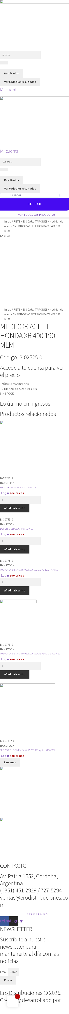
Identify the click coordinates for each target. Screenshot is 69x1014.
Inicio (7, 221)
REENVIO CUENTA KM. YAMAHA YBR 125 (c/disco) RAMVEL (27, 750)
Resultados (11, 73)
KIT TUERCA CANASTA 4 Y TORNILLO (18, 487)
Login (5, 493)
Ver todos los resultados (20, 82)
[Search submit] (4, 63)
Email (4, 972)
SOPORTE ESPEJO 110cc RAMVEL (16, 528)
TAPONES (41, 221)
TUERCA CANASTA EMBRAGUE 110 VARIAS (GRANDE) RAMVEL (30, 653)
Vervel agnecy (17, 1007)
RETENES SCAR (23, 221)
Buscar (34, 204)
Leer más (10, 762)
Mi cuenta (9, 90)
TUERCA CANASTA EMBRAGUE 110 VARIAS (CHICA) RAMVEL (29, 569)
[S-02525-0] (34, 272)
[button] (34, 218)
